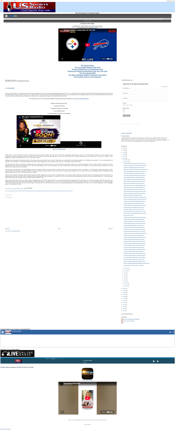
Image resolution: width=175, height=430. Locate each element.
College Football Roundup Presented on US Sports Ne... (135, 171)
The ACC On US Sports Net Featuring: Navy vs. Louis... (135, 211)
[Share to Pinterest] (31, 188)
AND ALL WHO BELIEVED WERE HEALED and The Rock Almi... (137, 263)
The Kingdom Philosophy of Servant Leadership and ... (134, 173)
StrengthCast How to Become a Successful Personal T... (135, 253)
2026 (124, 148)
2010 (124, 308)
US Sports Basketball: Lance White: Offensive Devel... (134, 221)
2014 (124, 300)
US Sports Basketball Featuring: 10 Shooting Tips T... (134, 225)
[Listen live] (2, 332)
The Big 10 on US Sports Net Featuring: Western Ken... (135, 229)
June (125, 276)
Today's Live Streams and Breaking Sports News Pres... (135, 193)
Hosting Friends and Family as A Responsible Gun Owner (135, 165)
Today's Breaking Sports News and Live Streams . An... (135, 189)
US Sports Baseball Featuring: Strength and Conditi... (134, 177)
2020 (124, 288)
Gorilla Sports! (94, 27)
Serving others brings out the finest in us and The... (134, 265)
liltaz (123, 322)
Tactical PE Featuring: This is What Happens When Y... (135, 187)
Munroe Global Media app (82, 98)
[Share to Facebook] (30, 188)
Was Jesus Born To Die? (129, 215)
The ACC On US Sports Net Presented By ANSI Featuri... (135, 205)
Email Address (126, 88)
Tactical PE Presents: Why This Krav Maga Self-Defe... (135, 241)
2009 (124, 310)
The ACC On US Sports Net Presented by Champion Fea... (135, 197)
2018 (124, 292)
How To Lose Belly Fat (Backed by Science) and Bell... (134, 257)
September (126, 269)
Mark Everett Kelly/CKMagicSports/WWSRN (130, 319)
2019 (124, 290)
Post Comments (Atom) (15, 230)
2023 (124, 154)
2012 (124, 304)
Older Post (110, 228)
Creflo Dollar (11, 88)
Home (59, 228)
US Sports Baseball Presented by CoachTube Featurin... (135, 237)
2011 (124, 306)
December (126, 159)
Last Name (125, 98)
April (125, 279)
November (126, 161)
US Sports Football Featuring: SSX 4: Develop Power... (135, 245)
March (125, 282)
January (125, 285)
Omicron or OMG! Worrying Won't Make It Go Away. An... (135, 163)
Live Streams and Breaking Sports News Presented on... (135, 175)
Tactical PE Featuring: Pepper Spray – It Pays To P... (134, 259)
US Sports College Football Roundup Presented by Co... (135, 243)
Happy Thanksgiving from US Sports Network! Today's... (135, 179)
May (125, 277)
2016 (124, 296)
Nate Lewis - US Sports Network (128, 320)
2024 (124, 152)
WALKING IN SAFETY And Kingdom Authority (133, 195)
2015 (124, 298)
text (124, 111)
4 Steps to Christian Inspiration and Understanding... (134, 247)
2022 (124, 156)
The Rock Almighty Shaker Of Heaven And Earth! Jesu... (135, 191)
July (125, 274)
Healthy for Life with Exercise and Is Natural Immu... (134, 235)
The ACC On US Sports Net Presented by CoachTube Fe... (135, 233)
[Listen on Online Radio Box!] (173, 332)
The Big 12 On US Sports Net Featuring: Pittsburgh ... (134, 227)
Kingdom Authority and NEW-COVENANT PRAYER (134, 219)
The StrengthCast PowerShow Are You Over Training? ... (135, 231)
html (124, 110)
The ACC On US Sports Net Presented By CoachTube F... (135, 217)
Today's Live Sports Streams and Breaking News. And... (135, 185)
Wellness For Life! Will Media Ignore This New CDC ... (134, 183)
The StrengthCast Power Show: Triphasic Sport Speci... (135, 181)
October (125, 268)
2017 (124, 294)
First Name (125, 93)
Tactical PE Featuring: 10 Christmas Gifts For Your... (134, 209)
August (125, 271)
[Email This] (26, 188)
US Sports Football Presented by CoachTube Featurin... (135, 249)
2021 (124, 158)
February (126, 284)
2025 (124, 150)
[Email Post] (25, 188)
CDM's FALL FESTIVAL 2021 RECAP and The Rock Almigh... (136, 169)
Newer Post (7, 228)
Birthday (124, 103)
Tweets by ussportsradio (126, 133)
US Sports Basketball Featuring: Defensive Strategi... (134, 239)
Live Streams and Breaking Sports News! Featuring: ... (134, 167)
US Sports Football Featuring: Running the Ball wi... (134, 251)
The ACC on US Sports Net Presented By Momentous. (134, 201)
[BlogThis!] (27, 188)
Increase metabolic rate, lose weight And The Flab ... (134, 203)
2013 (124, 302)
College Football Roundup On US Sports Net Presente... (135, 223)
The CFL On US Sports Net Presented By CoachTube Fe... (135, 213)
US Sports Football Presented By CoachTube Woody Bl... (135, 199)
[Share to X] (29, 188)
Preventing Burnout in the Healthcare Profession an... (134, 207)
